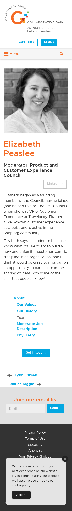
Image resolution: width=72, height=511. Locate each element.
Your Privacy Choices (35, 457)
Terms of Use (35, 439)
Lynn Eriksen (26, 375)
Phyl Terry (26, 335)
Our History (27, 311)
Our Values (26, 304)
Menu (14, 53)
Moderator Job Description (30, 326)
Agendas (35, 451)
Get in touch (35, 352)
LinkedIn (54, 183)
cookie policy (21, 485)
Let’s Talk (25, 42)
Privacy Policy (35, 433)
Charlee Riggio (21, 384)
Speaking (35, 445)
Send (54, 408)
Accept (21, 495)
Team (22, 317)
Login (48, 42)
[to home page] (36, 14)
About (19, 298)
